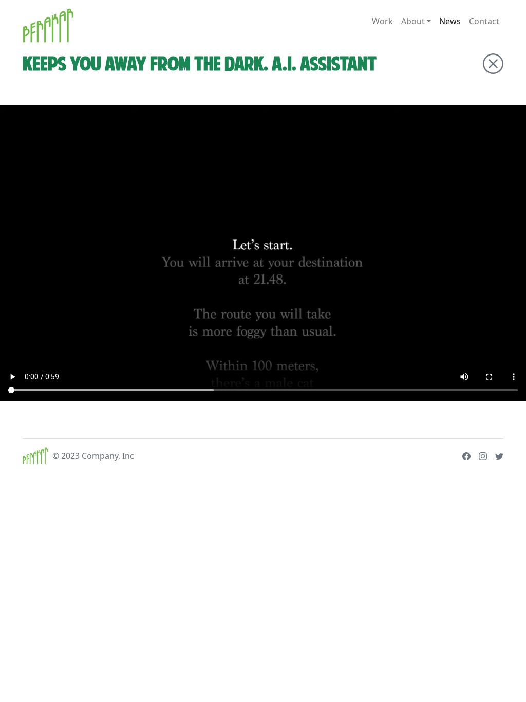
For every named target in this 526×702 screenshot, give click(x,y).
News (450, 21)
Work (382, 21)
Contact (484, 21)
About (413, 21)
